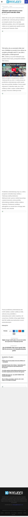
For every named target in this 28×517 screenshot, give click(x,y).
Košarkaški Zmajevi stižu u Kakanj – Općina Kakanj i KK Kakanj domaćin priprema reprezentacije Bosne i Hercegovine (13, 366)
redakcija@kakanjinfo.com (17, 504)
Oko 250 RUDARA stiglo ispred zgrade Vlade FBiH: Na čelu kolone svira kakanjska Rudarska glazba (14, 349)
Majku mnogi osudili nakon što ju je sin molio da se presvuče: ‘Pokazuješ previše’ (14, 341)
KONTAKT (13, 514)
